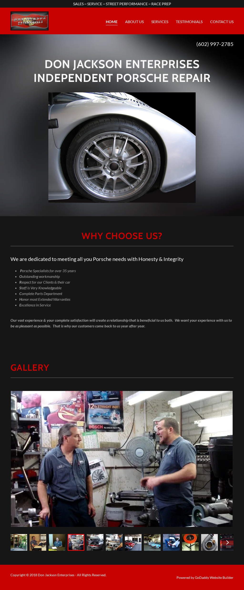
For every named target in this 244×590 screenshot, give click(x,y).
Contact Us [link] (222, 21)
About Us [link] (134, 21)
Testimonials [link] (189, 21)
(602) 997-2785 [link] (215, 44)
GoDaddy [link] (202, 577)
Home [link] (111, 21)
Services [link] (159, 21)
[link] (29, 20)
